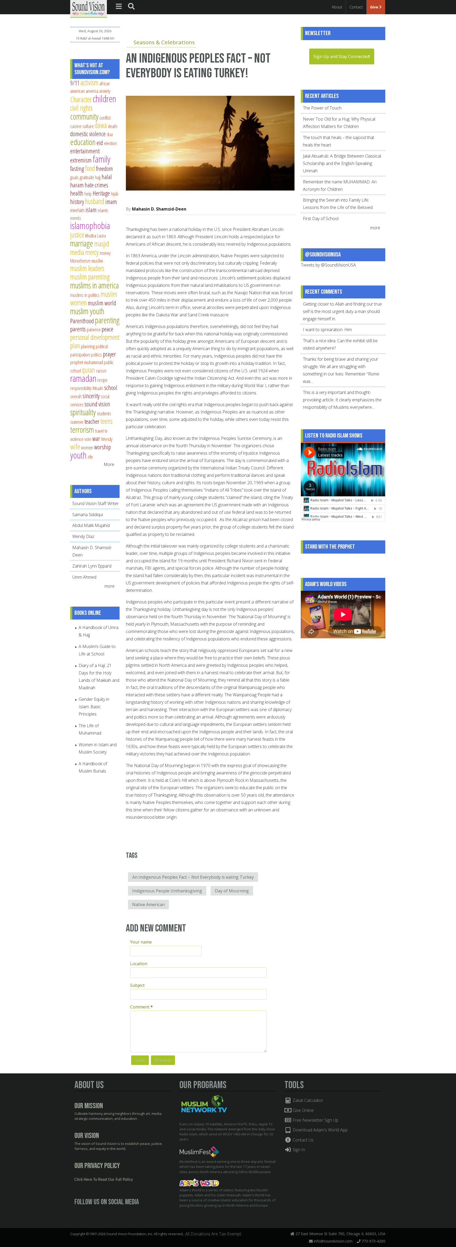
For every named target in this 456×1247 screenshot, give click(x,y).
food (90, 168)
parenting (107, 320)
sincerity (91, 396)
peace (107, 329)
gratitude (87, 177)
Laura (101, 235)
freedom (104, 168)
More (109, 464)
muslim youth (87, 311)
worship (102, 447)
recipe (102, 379)
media (77, 252)
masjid (101, 244)
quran (88, 370)
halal (107, 177)
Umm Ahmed (84, 577)
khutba (90, 235)
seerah (76, 396)
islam (91, 210)
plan (75, 345)
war (96, 438)
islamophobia (90, 225)
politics (96, 354)
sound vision (97, 404)
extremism (81, 160)
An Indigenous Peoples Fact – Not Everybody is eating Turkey (193, 877)
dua (110, 134)
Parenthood (82, 321)
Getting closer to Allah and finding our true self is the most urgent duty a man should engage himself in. (342, 311)
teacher (91, 421)
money (105, 252)
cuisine (76, 126)
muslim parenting (90, 277)
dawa (101, 125)
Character (81, 99)
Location (138, 964)
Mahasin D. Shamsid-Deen (159, 209)
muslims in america (94, 285)
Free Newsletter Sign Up (315, 1120)
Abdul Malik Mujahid (91, 525)
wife (75, 446)
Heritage (101, 193)
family (101, 159)
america (92, 90)
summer (76, 421)
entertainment (84, 151)
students (104, 413)
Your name (141, 942)
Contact (356, 6)
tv (106, 430)
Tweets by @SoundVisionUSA (328, 265)
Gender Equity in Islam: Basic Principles (94, 706)
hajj (98, 177)
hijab (114, 193)
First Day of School (321, 218)
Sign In (298, 1150)
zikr (90, 456)
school (110, 387)
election (110, 143)
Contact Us (303, 1140)
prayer (109, 354)
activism (89, 82)
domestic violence (88, 134)
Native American (148, 904)
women (87, 447)
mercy (92, 252)
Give (374, 6)
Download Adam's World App (320, 1130)
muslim (97, 260)
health (76, 193)
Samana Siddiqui (87, 514)
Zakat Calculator (307, 1100)
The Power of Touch (322, 108)
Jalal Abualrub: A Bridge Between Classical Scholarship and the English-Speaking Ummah (342, 163)
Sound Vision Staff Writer (95, 503)
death (112, 126)
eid (100, 143)
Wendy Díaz (83, 536)
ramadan (83, 378)
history (77, 201)
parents (78, 329)
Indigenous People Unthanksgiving (167, 891)
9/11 (74, 83)
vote (87, 438)
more (110, 586)
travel (99, 430)
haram (77, 185)
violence (76, 438)
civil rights (81, 108)
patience (94, 329)
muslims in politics (84, 294)
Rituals (98, 388)
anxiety (104, 90)
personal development (95, 337)
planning (88, 346)
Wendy (106, 438)
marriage (81, 243)
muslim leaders (87, 268)
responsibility (81, 388)
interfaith (77, 210)
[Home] (88, 8)
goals (74, 177)
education (83, 141)
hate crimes (96, 185)
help (88, 193)
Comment (141, 1007)
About (337, 6)
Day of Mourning (232, 891)
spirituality (83, 412)
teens (106, 421)
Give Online (303, 1110)
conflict (105, 117)
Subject (137, 985)
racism (101, 370)
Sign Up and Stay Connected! (342, 56)
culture (88, 126)
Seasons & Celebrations (164, 42)
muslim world (102, 303)
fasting (77, 168)
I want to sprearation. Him (327, 329)
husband (94, 201)
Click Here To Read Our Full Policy (103, 1180)
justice (77, 235)
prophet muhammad (86, 362)
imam (111, 201)
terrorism (82, 429)
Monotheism (80, 260)
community (84, 116)
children (104, 98)
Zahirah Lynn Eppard (91, 566)
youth (78, 455)
